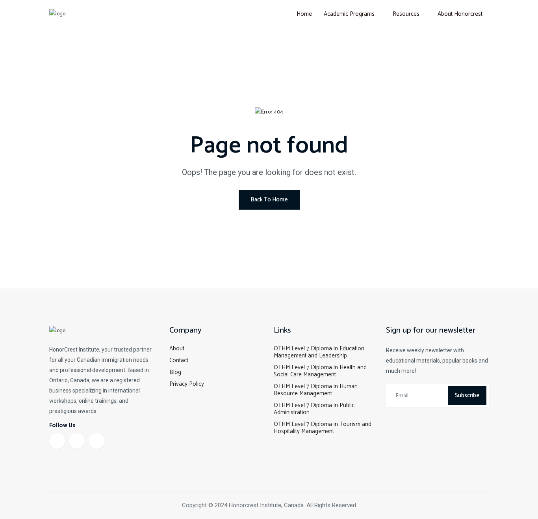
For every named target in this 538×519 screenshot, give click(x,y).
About (176, 348)
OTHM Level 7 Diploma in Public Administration (314, 408)
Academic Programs (349, 14)
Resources (406, 14)
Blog (175, 372)
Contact (178, 360)
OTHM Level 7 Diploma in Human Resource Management (316, 389)
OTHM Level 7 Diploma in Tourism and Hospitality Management (322, 427)
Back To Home (269, 200)
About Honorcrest (460, 14)
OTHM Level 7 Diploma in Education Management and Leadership (319, 352)
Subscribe (467, 395)
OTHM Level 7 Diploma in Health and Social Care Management (320, 371)
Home (304, 14)
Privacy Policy (186, 384)
